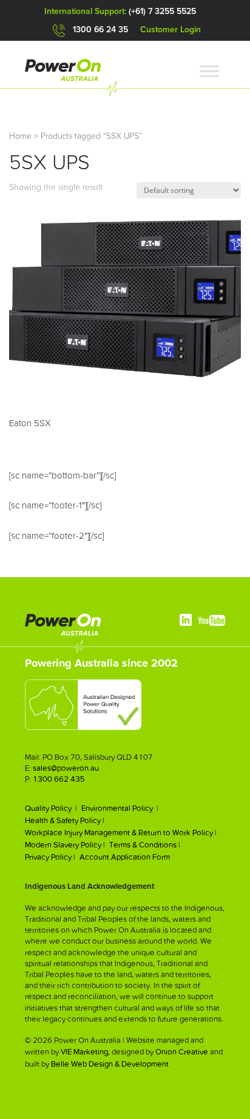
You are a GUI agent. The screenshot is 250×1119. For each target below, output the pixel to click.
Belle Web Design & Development (110, 1063)
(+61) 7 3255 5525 (162, 11)
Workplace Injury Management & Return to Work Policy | (121, 832)
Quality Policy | (51, 808)
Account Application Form (124, 856)
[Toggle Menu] (209, 71)
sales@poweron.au (66, 768)
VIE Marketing (84, 1051)
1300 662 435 (59, 779)
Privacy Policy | (50, 856)
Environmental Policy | (119, 808)
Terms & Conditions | (144, 844)
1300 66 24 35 (100, 30)
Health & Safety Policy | (64, 820)
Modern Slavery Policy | (65, 844)
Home (20, 136)
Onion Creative (181, 1051)
